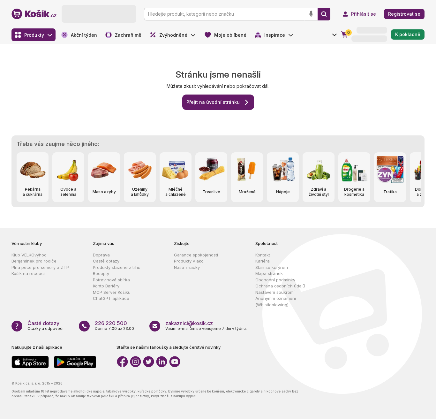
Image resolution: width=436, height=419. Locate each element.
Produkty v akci (189, 260)
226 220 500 (111, 323)
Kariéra (262, 260)
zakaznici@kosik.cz (189, 323)
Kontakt (262, 254)
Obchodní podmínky (275, 279)
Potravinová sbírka (111, 279)
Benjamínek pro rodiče (33, 260)
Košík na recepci (28, 273)
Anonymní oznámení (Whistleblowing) (275, 301)
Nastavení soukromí (275, 292)
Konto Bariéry (106, 285)
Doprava (101, 254)
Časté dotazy (106, 260)
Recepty (101, 273)
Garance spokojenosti (196, 254)
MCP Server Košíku (112, 292)
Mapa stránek (269, 273)
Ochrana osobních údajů (280, 285)
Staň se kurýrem (271, 267)
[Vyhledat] (324, 14)
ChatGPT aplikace (111, 298)
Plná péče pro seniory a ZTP (40, 267)
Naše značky (187, 267)
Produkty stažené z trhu (116, 267)
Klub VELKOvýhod (29, 254)
